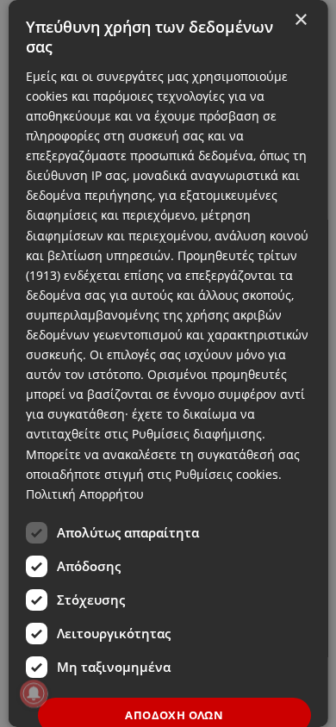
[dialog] (168, 363)
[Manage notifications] (33, 693)
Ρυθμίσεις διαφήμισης (197, 434)
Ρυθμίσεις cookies (226, 474)
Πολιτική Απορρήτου (85, 494)
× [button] (299, 20)
